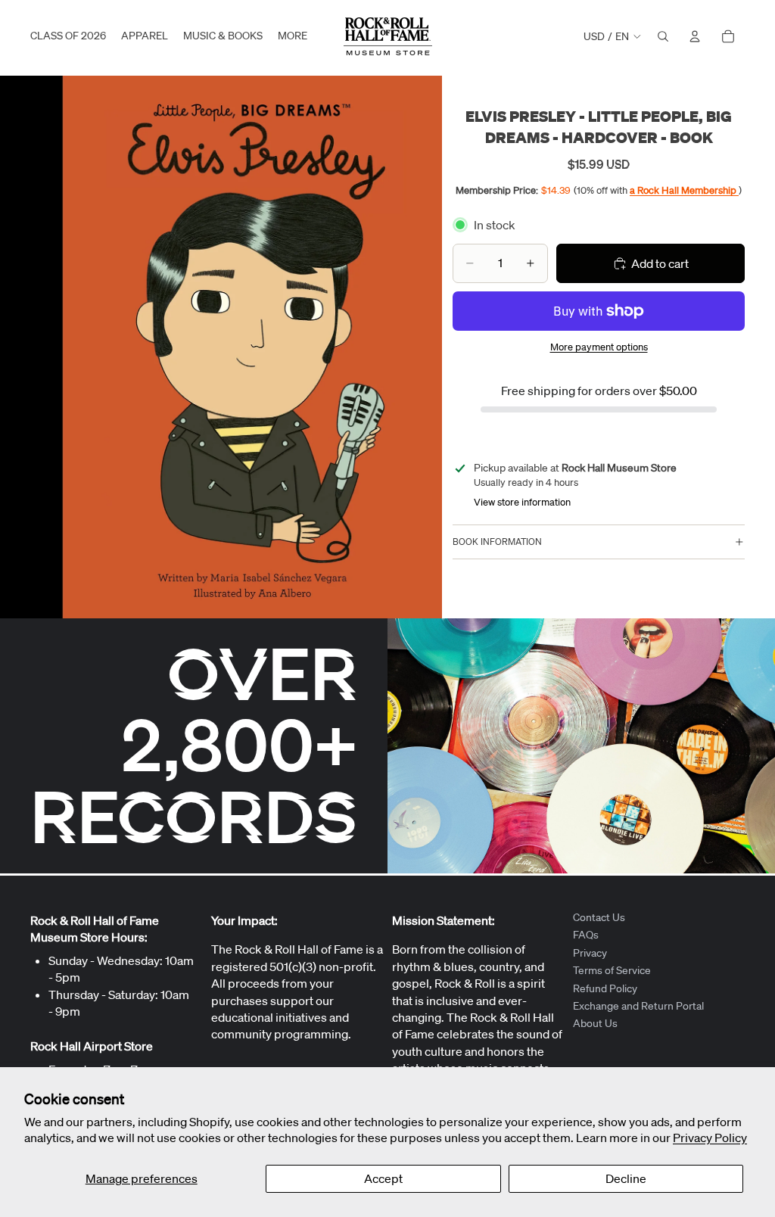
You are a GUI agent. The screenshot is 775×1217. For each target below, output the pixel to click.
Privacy (590, 952)
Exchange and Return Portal (638, 1006)
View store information (522, 502)
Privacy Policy (710, 1137)
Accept (383, 1178)
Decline (625, 1178)
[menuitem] (292, 36)
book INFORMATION (497, 541)
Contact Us (599, 917)
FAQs (586, 935)
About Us (595, 1023)
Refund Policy (605, 987)
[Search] (663, 36)
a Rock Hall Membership (684, 190)
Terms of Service (612, 970)
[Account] (694, 36)
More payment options (599, 347)
